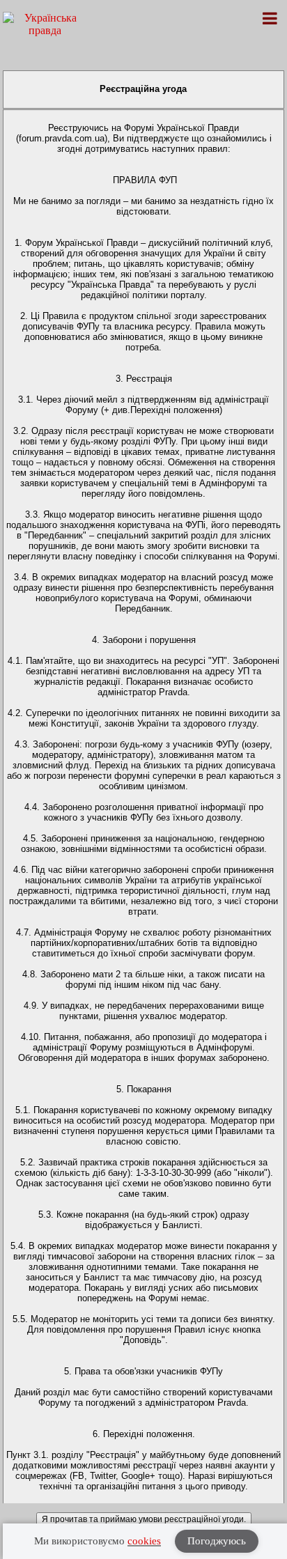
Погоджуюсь (216, 1540)
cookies (144, 1540)
